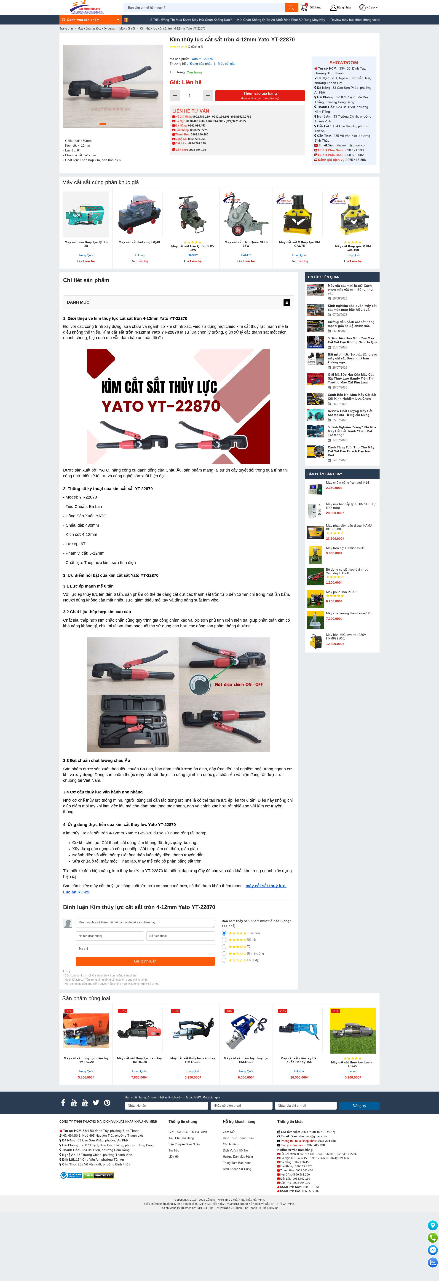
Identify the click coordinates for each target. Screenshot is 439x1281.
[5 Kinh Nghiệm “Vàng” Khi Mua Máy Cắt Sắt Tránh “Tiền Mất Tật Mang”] (315, 431)
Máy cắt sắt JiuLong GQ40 (139, 242)
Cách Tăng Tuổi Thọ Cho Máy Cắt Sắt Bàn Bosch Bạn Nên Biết (351, 451)
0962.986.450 (197, 125)
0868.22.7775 (199, 130)
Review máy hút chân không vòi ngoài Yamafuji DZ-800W (338, 20)
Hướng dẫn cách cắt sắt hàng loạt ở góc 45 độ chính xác (351, 324)
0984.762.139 (197, 143)
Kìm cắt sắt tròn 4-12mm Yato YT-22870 (140, 332)
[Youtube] (74, 1102)
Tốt (249, 946)
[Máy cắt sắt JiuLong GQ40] (139, 214)
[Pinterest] (107, 1102)
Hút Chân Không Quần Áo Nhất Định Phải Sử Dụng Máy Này (248, 20)
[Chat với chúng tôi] (432, 1262)
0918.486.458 (195, 121)
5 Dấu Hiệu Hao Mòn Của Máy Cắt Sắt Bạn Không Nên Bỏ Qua (352, 340)
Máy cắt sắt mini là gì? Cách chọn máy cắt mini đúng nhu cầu (350, 289)
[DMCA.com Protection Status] (98, 1175)
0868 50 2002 (354, 155)
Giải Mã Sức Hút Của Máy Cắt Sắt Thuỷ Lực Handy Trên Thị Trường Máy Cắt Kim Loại (351, 378)
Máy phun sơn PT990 (341, 592)
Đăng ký (359, 1106)
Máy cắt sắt (226, 63)
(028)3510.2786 (241, 116)
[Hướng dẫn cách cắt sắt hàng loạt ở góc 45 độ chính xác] (315, 326)
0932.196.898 (221, 116)
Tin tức (174, 1150)
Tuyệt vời (253, 933)
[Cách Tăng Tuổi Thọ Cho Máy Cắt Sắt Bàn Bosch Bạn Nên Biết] (315, 451)
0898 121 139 (354, 150)
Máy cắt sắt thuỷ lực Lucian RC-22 (353, 1064)
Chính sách (230, 1144)
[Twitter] (96, 1102)
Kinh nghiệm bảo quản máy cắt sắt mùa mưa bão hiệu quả (352, 307)
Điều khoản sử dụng (237, 1169)
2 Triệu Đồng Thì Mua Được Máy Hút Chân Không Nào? (157, 20)
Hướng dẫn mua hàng (238, 1156)
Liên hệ (174, 1156)
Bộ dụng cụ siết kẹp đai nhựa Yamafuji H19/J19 (347, 571)
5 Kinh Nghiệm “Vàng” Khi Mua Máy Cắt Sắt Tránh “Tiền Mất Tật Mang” (352, 431)
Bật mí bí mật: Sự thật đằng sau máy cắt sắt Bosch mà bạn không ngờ (352, 358)
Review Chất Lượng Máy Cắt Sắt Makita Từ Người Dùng (350, 413)
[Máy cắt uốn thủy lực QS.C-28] (86, 214)
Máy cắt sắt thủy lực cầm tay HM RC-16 (192, 1060)
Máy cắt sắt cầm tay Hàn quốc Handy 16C (300, 1060)
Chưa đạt (253, 960)
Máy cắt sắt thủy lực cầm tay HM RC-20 (86, 1060)
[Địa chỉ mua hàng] (432, 1225)
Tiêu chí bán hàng (181, 1138)
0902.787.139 (201, 116)
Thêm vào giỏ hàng (260, 96)
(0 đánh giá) (195, 46)
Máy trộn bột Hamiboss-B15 (346, 548)
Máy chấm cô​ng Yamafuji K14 (347, 482)
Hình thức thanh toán (238, 1138)
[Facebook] (63, 1102)
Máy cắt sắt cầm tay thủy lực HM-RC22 (246, 1060)
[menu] (287, 302)
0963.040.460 (199, 134)
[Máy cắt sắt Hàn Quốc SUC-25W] (193, 214)
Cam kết (229, 1132)
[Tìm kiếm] (291, 7)
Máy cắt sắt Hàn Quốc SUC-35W (246, 244)
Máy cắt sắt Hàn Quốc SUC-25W (192, 248)
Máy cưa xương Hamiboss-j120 (349, 613)
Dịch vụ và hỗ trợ (235, 1150)
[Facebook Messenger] (432, 1250)
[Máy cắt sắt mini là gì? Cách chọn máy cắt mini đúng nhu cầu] (315, 290)
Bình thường (255, 953)
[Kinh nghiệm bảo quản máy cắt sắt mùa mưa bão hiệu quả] (315, 310)
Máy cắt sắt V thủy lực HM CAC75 (299, 244)
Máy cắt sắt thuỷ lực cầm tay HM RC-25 (139, 1060)
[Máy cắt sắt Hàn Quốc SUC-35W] (246, 214)
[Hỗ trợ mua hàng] (432, 1237)
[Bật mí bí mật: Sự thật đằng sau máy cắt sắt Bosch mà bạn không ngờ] (315, 359)
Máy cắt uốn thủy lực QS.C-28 (86, 244)
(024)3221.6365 (236, 121)
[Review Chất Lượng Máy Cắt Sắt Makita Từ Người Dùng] (315, 415)
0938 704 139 (301, 1182)
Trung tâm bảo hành (237, 1163)
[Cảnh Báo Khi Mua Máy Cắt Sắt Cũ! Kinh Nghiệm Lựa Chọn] (315, 399)
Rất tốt (251, 939)
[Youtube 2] (85, 1102)
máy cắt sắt (147, 774)
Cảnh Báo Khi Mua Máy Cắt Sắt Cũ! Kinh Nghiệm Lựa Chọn (352, 396)
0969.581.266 (197, 139)
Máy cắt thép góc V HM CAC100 (353, 248)
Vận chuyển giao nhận (184, 1144)
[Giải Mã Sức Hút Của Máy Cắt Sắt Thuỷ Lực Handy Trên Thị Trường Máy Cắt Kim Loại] (315, 379)
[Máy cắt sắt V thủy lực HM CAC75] (299, 214)
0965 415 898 (356, 160)
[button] (369, 7)
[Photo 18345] (113, 86)
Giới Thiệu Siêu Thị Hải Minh (188, 1132)
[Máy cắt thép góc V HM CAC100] (353, 214)
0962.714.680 (214, 121)
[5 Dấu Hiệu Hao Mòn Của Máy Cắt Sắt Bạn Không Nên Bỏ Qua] (315, 342)
